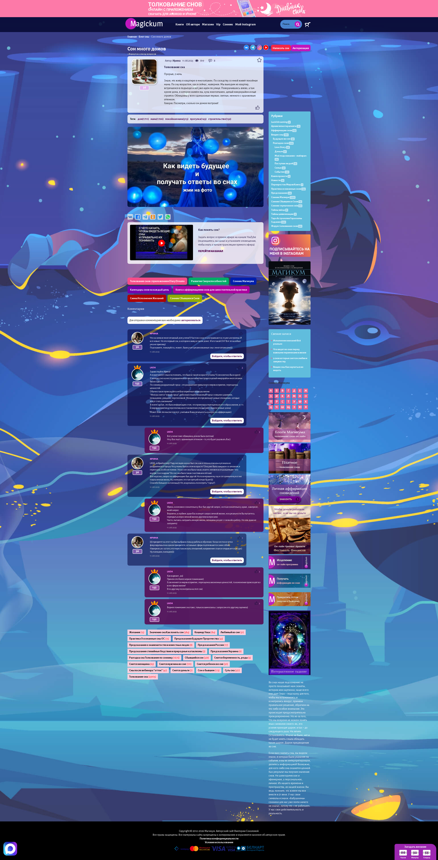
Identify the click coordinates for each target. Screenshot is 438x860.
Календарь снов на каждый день (149, 289)
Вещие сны (279, 134)
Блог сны (144, 36)
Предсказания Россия (213, 645)
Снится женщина (141, 664)
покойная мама (176, 119)
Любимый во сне (232, 632)
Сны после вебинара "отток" (148, 670)
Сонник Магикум (283, 197)
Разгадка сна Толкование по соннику (154, 657)
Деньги (280, 151)
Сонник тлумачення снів (286, 205)
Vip (218, 24)
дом (143, 119)
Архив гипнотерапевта (285, 126)
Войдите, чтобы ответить (227, 356)
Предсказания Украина (226, 651)
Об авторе (193, 24)
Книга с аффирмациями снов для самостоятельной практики (211, 289)
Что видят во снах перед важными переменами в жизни (289, 351)
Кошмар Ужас (205, 632)
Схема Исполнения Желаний (147, 298)
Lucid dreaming (280, 122)
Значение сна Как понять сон (169, 632)
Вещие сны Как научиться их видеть (288, 369)
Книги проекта (280, 176)
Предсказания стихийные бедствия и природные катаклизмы (167, 651)
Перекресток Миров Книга (286, 184)
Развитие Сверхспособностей (208, 281)
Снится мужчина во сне (175, 664)
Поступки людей (285, 163)
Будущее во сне (283, 139)
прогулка (198, 119)
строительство (219, 119)
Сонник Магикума (243, 281)
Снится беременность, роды (232, 657)
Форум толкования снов (286, 226)
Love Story (282, 147)
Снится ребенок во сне (212, 664)
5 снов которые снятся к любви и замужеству (290, 360)
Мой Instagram (245, 24)
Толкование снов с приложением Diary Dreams (157, 281)
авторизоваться (190, 320)
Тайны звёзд (279, 210)
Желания (136, 632)
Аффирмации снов (283, 130)
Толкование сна (142, 676)
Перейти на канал (210, 251)
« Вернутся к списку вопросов (141, 54)
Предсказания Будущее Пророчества (198, 638)
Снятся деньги (182, 670)
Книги (179, 24)
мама (157, 119)
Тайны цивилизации (283, 214)
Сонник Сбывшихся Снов (184, 298)
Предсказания (281, 193)
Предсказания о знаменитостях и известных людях (161, 645)
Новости (277, 180)
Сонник (228, 24)
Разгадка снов (283, 143)
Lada (153, 367)
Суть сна (232, 670)
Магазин (208, 24)
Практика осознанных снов (288, 189)
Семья (280, 167)
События (281, 172)
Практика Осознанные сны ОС (149, 638)
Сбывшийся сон (197, 657)
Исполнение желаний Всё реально (287, 342)
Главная (132, 36)
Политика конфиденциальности (219, 838)
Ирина (177, 60)
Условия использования (219, 842)
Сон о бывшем (209, 670)
